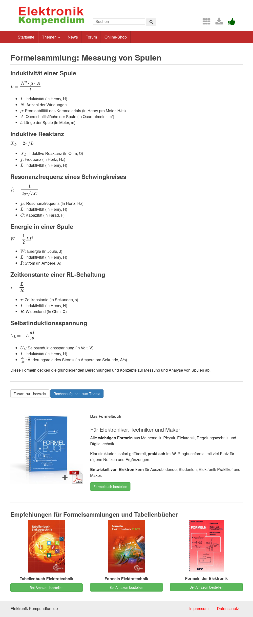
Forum (91, 37)
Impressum (199, 608)
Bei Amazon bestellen (46, 587)
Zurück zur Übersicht (30, 393)
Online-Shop (116, 37)
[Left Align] (151, 22)
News (73, 37)
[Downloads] (217, 23)
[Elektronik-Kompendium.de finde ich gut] (229, 23)
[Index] (205, 23)
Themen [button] (50, 37)
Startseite (26, 37)
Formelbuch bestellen (110, 486)
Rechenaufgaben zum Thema (77, 393)
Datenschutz (228, 608)
